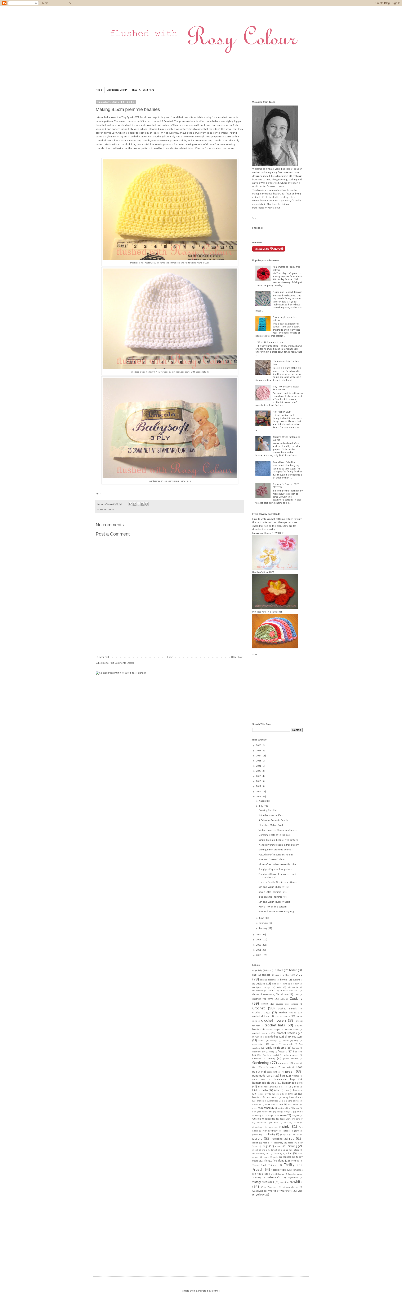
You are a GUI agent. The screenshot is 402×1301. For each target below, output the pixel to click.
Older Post (236, 657)
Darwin (255, 1037)
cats (279, 987)
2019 (259, 776)
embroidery (258, 1044)
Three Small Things (264, 1165)
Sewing (292, 1146)
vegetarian (293, 1178)
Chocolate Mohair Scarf (271, 825)
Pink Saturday (270, 1131)
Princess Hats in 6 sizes (264, 612)
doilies (274, 1036)
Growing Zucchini (268, 810)
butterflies (298, 980)
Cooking (296, 999)
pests (275, 1123)
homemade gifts (292, 1083)
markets (274, 1101)
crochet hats (110, 509)
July (261, 806)
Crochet (258, 1008)
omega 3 (288, 1112)
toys (260, 1174)
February (264, 923)
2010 (259, 955)
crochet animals (287, 1009)
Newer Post (103, 657)
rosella (266, 1143)
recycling (277, 1139)
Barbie (293, 970)
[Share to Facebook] (142, 504)
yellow (260, 1194)
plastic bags (258, 1134)
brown (283, 980)
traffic (271, 1174)
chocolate (267, 994)
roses (290, 1143)
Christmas (282, 994)
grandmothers (273, 1072)
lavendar (298, 1090)
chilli (270, 990)
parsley (299, 1119)
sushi (275, 1157)
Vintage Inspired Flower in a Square (278, 830)
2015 (259, 796)
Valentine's (273, 1177)
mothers (266, 1108)
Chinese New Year (289, 991)
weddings (284, 1182)
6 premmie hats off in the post (274, 835)
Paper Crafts (285, 1119)
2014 (259, 934)
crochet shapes (273, 1030)
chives (255, 994)
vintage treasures (263, 1182)
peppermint (262, 1122)
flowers (282, 1051)
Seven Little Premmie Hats (272, 892)
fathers (295, 1048)
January (263, 928)
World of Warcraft (280, 1191)
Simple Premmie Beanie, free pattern (278, 840)
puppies (295, 1134)
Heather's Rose (260, 572)
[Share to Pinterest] (146, 504)
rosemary (278, 1143)
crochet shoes (292, 1030)
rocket (255, 1143)
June (262, 918)
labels (286, 1090)
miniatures (269, 1104)
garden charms (290, 1059)
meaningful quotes (290, 1101)
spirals (289, 1153)
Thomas (295, 1161)
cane (285, 984)
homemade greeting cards (270, 1087)
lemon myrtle (264, 1094)
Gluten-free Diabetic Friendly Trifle (277, 864)
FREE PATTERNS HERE (143, 90)
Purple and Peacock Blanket (287, 292)
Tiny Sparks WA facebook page (139, 117)
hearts (295, 1076)
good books (286, 1067)
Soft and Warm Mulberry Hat (274, 887)
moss (254, 1108)
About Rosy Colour (117, 90)
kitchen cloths (260, 1090)
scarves (278, 1146)
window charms (290, 1187)
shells (264, 1150)
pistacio (286, 1131)
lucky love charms (293, 1097)
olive (279, 1112)
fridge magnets (291, 1055)
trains (281, 1174)
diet (265, 1037)
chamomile (293, 987)
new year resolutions (262, 1112)
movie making (284, 1108)
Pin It (98, 493)
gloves (272, 1067)
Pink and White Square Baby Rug (276, 911)
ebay (296, 1041)
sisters (295, 1150)
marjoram (261, 1101)
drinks (261, 1041)
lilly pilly (280, 1094)
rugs (265, 1146)
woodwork (257, 1191)
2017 (259, 786)
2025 (259, 751)
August (263, 801)
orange (281, 1115)
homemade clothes (264, 1083)
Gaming (271, 1058)
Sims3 (274, 1150)
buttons (260, 983)
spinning (278, 1153)
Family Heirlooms (275, 1047)
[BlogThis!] (135, 504)
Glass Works (258, 1067)
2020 (259, 771)
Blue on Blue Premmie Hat (272, 897)
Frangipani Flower (261, 533)
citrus (296, 994)
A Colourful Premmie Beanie (274, 820)
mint (281, 1104)
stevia (266, 1157)
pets (286, 1122)
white (298, 1182)
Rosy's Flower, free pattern (273, 907)
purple (257, 1139)
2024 (259, 756)
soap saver (257, 1153)
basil (254, 975)
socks (268, 1154)
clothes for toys (262, 999)
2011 (259, 950)
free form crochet (271, 1055)
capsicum (295, 984)
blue (299, 975)
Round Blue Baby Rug (284, 462)
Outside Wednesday (263, 1119)
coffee (283, 999)
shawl (255, 1150)
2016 (259, 791)
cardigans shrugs (261, 987)
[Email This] (131, 504)
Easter (286, 1041)
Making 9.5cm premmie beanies (275, 850)
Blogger (215, 1291)
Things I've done (274, 1160)
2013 (259, 940)
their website (185, 117)
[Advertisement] (172, 641)
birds (276, 975)
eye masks (288, 1044)
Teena (109, 504)
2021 (259, 766)
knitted (277, 1090)
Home (99, 90)
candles (275, 984)
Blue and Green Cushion (272, 859)
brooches (272, 980)
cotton (264, 1004)
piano (296, 1123)
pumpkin (284, 1134)
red (292, 1139)
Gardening (260, 1063)
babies (279, 970)
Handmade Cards (263, 1075)
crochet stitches (287, 1033)
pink (285, 1127)
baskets (266, 975)
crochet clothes (260, 1016)
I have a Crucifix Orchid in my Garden (278, 882)
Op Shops (269, 1116)
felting (271, 1052)
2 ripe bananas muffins (271, 815)
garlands (282, 1063)
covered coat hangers (287, 1004)
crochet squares (261, 1033)
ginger (296, 1063)
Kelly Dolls (294, 1087)
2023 (259, 761)
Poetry (271, 1134)
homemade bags (284, 1079)
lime (290, 1094)
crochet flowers (274, 1021)
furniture (256, 1059)
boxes (262, 980)
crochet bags (261, 1012)
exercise (274, 1044)
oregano (295, 1116)
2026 (259, 745)
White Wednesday (269, 1187)
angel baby (257, 970)
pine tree (273, 1127)
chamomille (257, 991)
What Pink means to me (270, 342)
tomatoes (298, 1170)
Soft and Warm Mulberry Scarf (274, 902)
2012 (259, 945)
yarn (300, 1191)
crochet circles (287, 1013)
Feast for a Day (258, 1052)
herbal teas (258, 1079)
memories (256, 1104)
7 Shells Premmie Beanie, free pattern (279, 845)
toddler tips (278, 1170)
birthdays (287, 975)
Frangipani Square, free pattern (275, 869)
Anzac (268, 970)
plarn (296, 1131)
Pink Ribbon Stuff (281, 412)
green (289, 1072)
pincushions (258, 1127)
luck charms (272, 1097)
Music (296, 1108)
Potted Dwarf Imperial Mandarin (276, 855)
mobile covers (294, 1104)
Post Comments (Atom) (122, 663)
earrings (273, 1041)
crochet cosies (282, 1016)
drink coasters (294, 1036)
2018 (259, 781)
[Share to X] (139, 504)
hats (282, 1075)
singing (284, 1150)
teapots (287, 1157)
